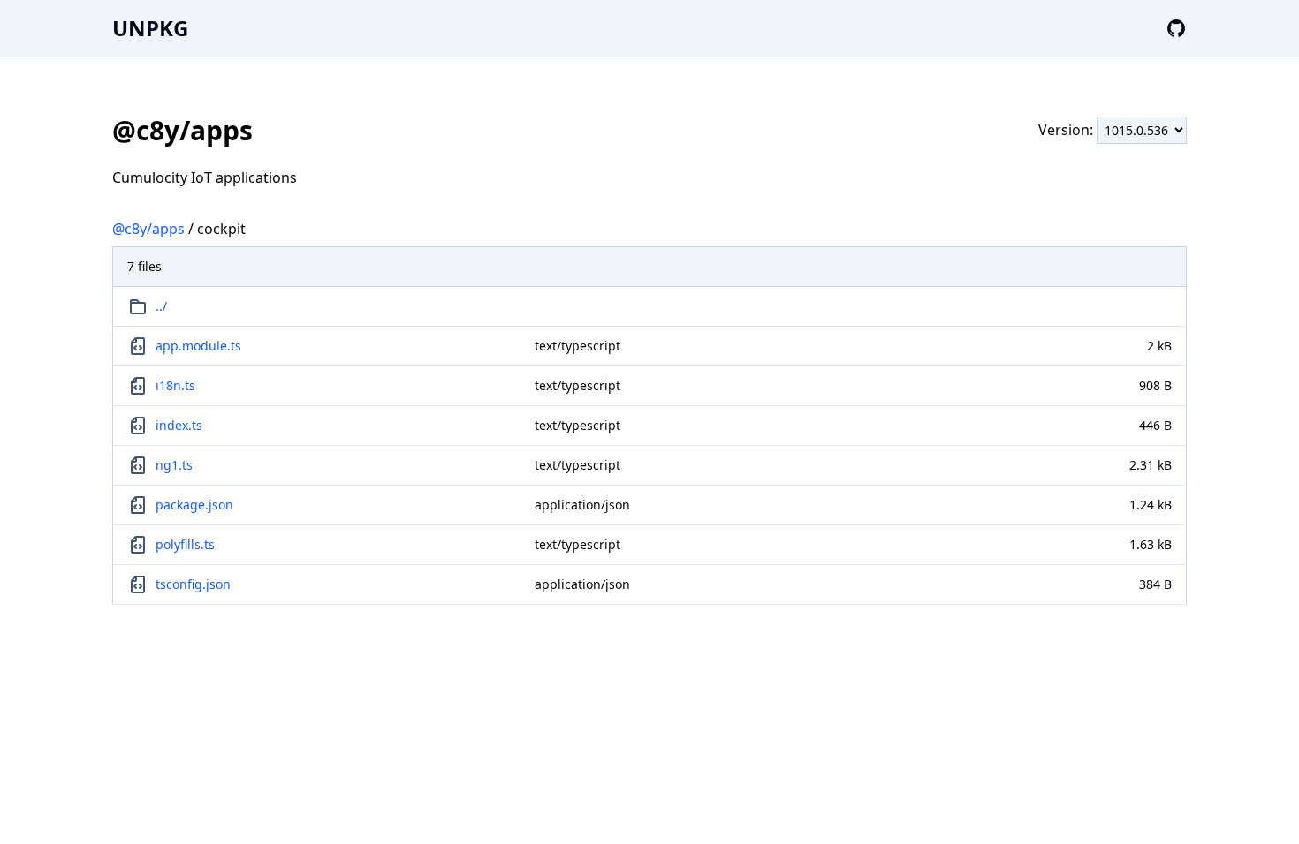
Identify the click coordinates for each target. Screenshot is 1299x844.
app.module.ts (198, 345)
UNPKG (150, 27)
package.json (194, 504)
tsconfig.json (193, 584)
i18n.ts (175, 385)
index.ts (179, 425)
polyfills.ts (185, 544)
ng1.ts (174, 464)
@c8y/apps (148, 228)
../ (161, 306)
